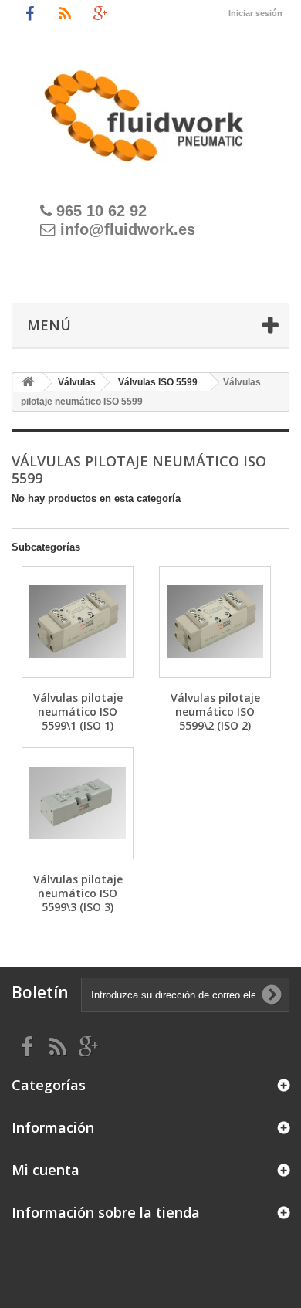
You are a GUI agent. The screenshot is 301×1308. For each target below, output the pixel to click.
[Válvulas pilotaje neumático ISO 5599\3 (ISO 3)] (78, 803)
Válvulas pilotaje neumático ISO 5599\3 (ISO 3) (78, 893)
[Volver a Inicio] (27, 382)
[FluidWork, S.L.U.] (150, 107)
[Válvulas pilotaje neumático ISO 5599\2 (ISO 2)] (215, 622)
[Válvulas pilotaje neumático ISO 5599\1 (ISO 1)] (78, 622)
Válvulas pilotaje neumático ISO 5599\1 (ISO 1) (78, 711)
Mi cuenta (45, 1170)
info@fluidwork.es (127, 229)
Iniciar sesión (255, 13)
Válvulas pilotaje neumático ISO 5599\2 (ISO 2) (215, 711)
